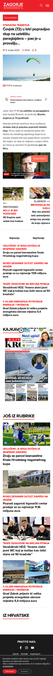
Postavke (24, 671)
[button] (47, 6)
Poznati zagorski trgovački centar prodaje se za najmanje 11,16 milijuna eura (25, 270)
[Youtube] (32, 647)
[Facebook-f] (20, 647)
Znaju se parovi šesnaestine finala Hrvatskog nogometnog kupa (23, 251)
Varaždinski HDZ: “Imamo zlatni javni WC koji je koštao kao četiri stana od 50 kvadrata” (26, 289)
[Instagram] (26, 647)
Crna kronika (10, 17)
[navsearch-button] (41, 5)
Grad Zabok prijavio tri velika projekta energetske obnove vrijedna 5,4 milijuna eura (25, 308)
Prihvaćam (10, 671)
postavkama (8, 666)
